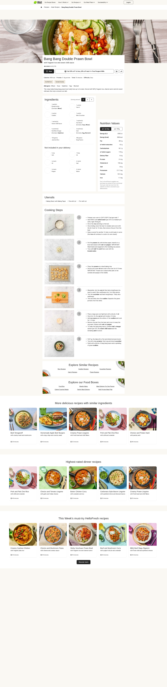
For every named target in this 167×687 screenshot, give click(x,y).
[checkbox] (44, 66)
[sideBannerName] (111, 106)
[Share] (121, 71)
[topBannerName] (83, 15)
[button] (69, 99)
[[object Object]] (116, 71)
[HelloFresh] (38, 2)
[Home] (41, 7)
